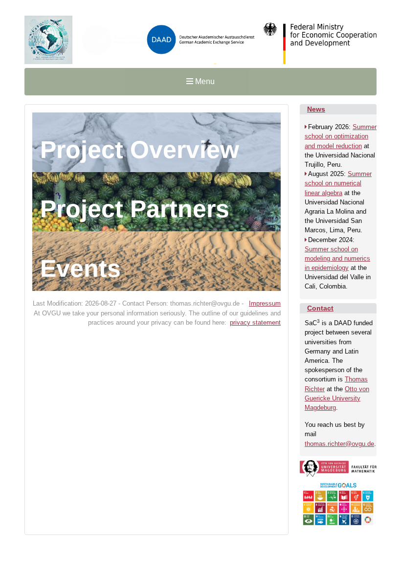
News (316, 109)
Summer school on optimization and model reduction (341, 136)
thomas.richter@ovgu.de (339, 443)
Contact (320, 308)
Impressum (265, 303)
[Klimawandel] (200, 38)
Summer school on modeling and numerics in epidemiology (337, 258)
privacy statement (255, 322)
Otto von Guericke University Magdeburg (337, 398)
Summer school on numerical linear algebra (338, 183)
